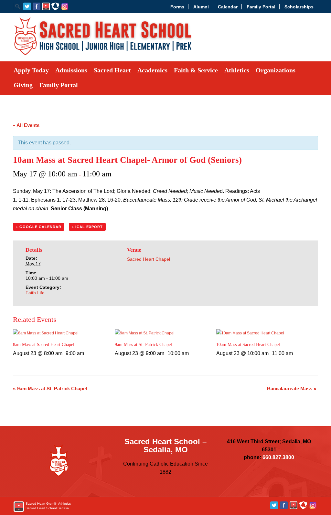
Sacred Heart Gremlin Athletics (48, 503)
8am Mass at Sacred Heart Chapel (43, 344)
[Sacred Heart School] (102, 54)
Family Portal (261, 6)
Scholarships (299, 6)
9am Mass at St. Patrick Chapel (143, 344)
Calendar (228, 6)
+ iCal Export (87, 227)
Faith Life (35, 292)
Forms (177, 6)
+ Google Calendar (38, 227)
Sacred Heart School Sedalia (47, 508)
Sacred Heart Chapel (148, 259)
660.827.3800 (278, 457)
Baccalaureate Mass (291, 388)
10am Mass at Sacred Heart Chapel (248, 344)
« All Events (26, 125)
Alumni (201, 6)
